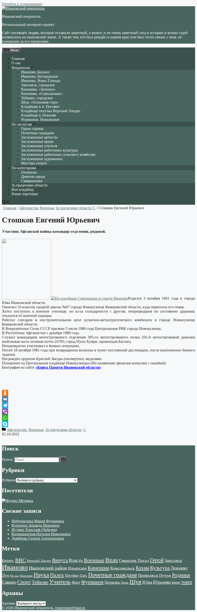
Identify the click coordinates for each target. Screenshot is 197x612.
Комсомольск (122, 568)
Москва (14, 576)
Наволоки (26, 575)
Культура (160, 568)
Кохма (142, 568)
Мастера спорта (34, 163)
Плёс (83, 575)
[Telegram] (98, 405)
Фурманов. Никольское (40, 119)
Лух (5, 575)
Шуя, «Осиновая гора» (40, 102)
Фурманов (92, 582)
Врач (111, 560)
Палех (57, 575)
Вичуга (60, 560)
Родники (181, 575)
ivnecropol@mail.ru (70, 608)
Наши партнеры (25, 194)
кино (176, 582)
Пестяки (72, 575)
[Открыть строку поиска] (6, 202)
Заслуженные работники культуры (49, 150)
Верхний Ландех (39, 561)
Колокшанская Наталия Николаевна (41, 534)
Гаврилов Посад (134, 560)
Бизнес (8, 560)
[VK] (98, 399)
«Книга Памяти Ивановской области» (68, 367)
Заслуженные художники (41, 159)
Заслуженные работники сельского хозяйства (58, 154)
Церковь (112, 582)
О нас (16, 63)
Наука (41, 574)
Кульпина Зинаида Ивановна (35, 525)
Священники (32, 181)
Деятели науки (33, 177)
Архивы (8, 603)
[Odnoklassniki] (98, 393)
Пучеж (165, 575)
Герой (157, 560)
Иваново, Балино (35, 72)
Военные (47, 208)
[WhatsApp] (98, 418)
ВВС (20, 560)
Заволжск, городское (38, 85)
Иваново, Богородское (39, 76)
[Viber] (98, 411)
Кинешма (98, 568)
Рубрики (9, 480)
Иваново (15, 567)
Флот (76, 582)
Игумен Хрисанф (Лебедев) (34, 530)
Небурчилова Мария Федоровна (38, 521)
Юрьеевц (162, 582)
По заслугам (22, 124)
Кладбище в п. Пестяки (40, 107)
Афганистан (29, 208)
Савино (9, 582)
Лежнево (179, 568)
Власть (76, 560)
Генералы (29, 172)
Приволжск (148, 575)
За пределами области (30, 185)
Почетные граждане (37, 133)
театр (186, 582)
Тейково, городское (37, 98)
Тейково (40, 582)
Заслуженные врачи (37, 142)
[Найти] (63, 459)
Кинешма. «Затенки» (38, 89)
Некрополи (21, 68)
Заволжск (173, 560)
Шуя (135, 581)
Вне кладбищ (22, 189)
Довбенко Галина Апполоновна (38, 538)
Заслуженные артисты (39, 137)
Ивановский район (48, 568)
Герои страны (32, 129)
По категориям (24, 168)
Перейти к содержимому (22, 4)
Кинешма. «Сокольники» (42, 94)
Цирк (125, 582)
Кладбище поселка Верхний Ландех (50, 111)
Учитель (60, 581)
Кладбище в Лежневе (38, 115)
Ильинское (77, 568)
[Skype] (98, 424)
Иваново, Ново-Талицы (40, 81)
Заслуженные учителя (39, 146)
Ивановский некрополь (21, 16)
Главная (18, 59)
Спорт (24, 582)
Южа (147, 582)
